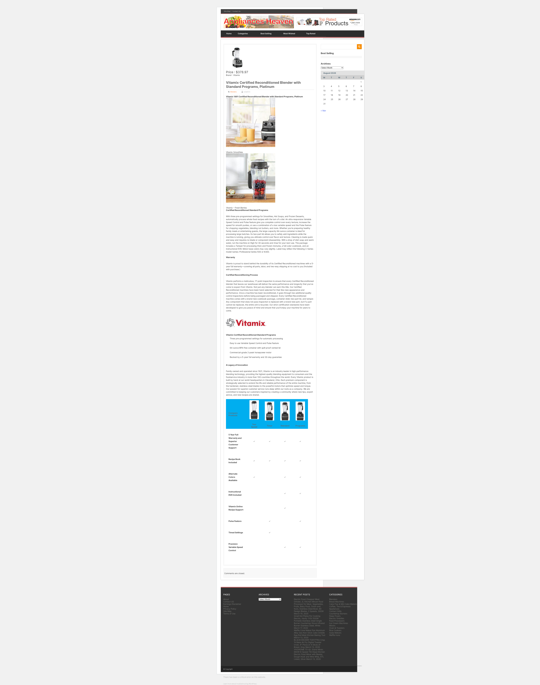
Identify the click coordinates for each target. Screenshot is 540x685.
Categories (243, 33)
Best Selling (266, 33)
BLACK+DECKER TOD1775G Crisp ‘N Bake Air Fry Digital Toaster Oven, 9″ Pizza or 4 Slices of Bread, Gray (309, 643)
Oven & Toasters (336, 628)
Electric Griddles (336, 618)
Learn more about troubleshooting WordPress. (240, 684)
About (226, 599)
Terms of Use (229, 613)
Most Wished (289, 33)
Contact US (228, 601)
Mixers (332, 625)
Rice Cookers (335, 630)
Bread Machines (336, 601)
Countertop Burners (338, 613)
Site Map (227, 11)
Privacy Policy (229, 609)
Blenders (233, 92)
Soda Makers (335, 633)
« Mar (323, 110)
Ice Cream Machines (338, 623)
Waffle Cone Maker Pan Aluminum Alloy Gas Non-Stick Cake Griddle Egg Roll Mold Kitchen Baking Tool (309, 632)
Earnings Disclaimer (232, 604)
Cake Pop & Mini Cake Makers (343, 604)
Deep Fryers (334, 616)
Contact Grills (335, 611)
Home (229, 33)
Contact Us (236, 11)
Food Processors (336, 621)
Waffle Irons (334, 635)
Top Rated (310, 33)
